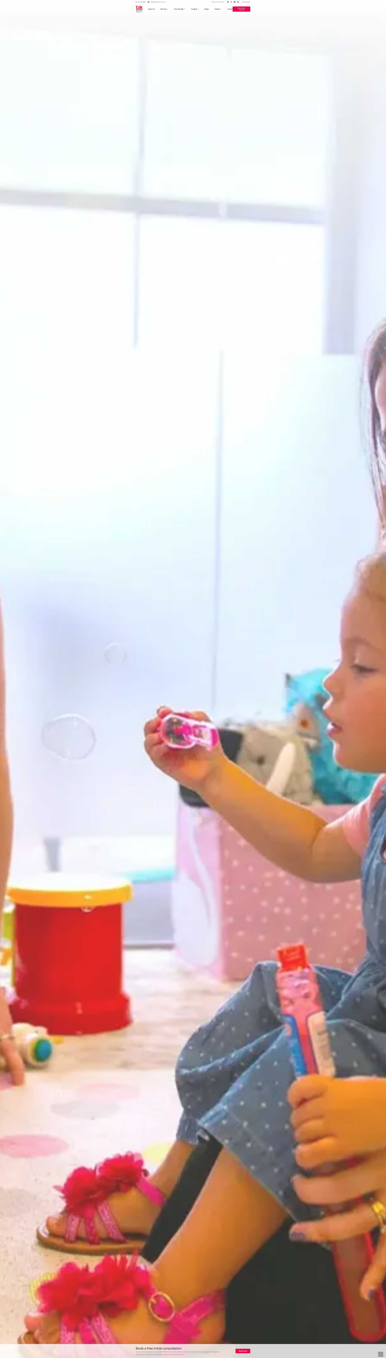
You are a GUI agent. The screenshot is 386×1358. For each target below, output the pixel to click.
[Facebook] (227, 2)
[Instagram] (231, 2)
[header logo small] (139, 9)
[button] (167, 9)
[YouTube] (234, 2)
